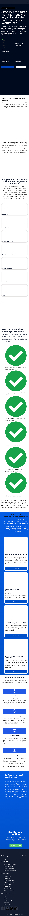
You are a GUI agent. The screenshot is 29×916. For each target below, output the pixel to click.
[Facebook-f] (3, 908)
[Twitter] (11, 908)
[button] (27, 1)
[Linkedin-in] (16, 908)
